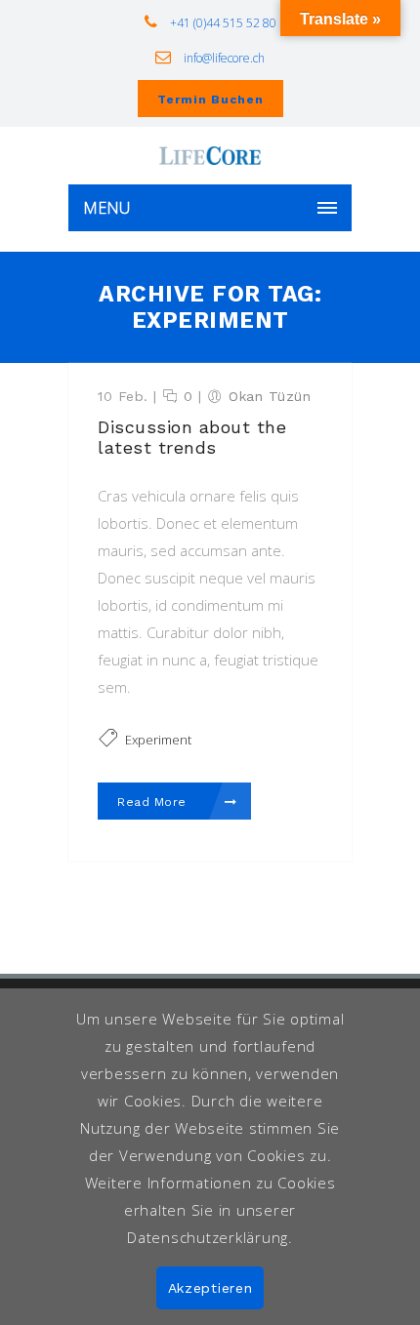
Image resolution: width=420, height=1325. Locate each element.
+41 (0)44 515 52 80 (221, 23)
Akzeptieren (210, 1288)
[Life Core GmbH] (210, 155)
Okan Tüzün (270, 396)
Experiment (158, 739)
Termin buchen (210, 99)
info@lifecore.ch (223, 58)
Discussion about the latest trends (192, 437)
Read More (153, 802)
